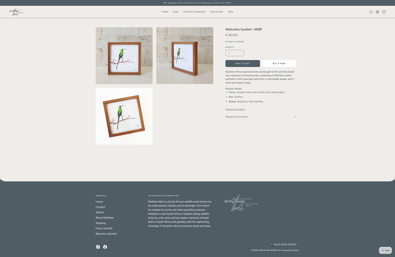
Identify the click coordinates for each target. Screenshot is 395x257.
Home (99, 201)
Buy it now (279, 63)
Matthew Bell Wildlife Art (270, 250)
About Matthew (105, 217)
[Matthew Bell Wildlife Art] (17, 12)
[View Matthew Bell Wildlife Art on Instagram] (98, 247)
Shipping (101, 223)
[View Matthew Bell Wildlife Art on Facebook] (105, 247)
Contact (100, 206)
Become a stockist (106, 233)
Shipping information (236, 116)
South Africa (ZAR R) (285, 244)
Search (100, 212)
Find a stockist (104, 228)
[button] (231, 12)
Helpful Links (101, 195)
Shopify (295, 250)
